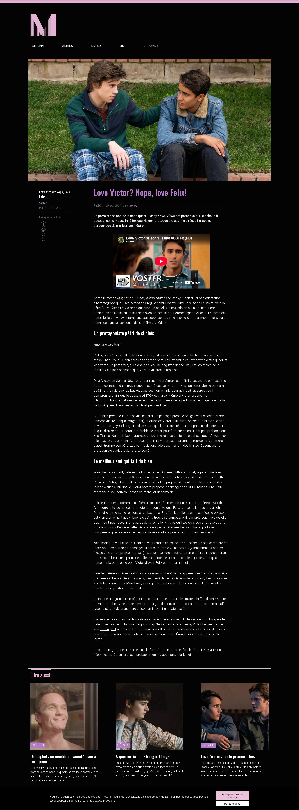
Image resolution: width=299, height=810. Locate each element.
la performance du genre (195, 400)
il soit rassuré (193, 390)
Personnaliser (232, 803)
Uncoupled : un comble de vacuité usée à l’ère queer (63, 758)
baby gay (117, 318)
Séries (67, 45)
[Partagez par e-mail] (43, 238)
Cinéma (38, 45)
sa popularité (167, 655)
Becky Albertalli (183, 298)
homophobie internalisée (114, 400)
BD (122, 45)
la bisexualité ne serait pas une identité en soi (192, 426)
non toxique (211, 619)
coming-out (108, 629)
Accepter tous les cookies (232, 796)
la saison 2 (142, 450)
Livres (96, 45)
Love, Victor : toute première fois (228, 756)
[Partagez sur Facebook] (43, 224)
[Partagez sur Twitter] (43, 231)
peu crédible (157, 405)
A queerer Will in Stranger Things (142, 756)
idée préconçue (113, 416)
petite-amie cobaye (187, 436)
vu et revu (147, 370)
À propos (150, 45)
